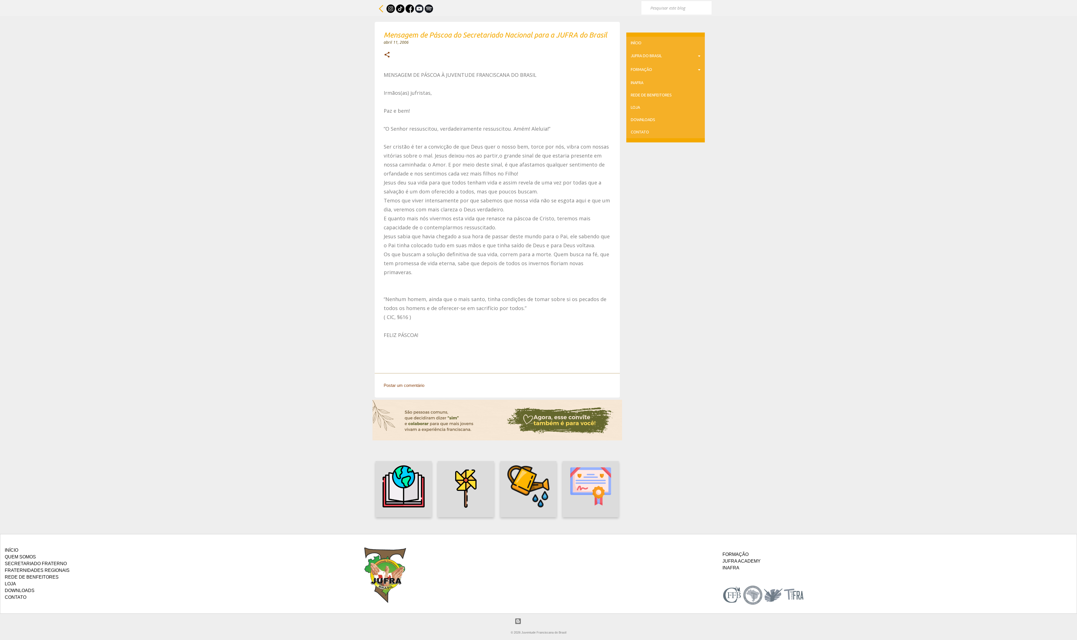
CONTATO (640, 132)
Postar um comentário (404, 385)
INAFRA (637, 82)
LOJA (635, 107)
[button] (387, 55)
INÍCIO (636, 43)
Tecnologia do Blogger (542, 621)
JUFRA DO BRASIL (646, 56)
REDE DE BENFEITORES (651, 95)
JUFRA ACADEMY (741, 561)
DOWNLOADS (643, 119)
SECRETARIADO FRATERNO (36, 563)
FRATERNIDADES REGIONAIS (37, 570)
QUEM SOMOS (20, 556)
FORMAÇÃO (641, 69)
